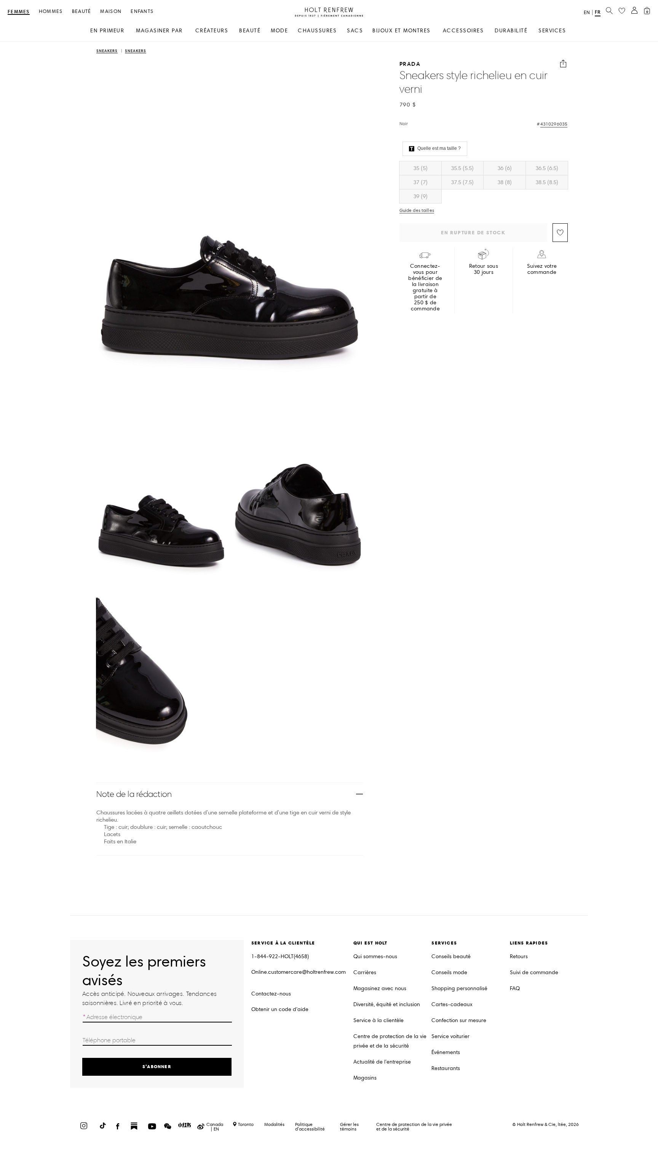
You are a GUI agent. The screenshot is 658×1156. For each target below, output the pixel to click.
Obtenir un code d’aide (279, 1009)
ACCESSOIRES (463, 30)
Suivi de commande (534, 972)
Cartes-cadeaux (452, 1004)
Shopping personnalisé (459, 988)
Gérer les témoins (349, 1126)
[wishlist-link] (621, 11)
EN (587, 13)
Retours (519, 956)
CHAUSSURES (317, 30)
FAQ (515, 988)
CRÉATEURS (211, 30)
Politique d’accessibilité (310, 1126)
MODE (279, 30)
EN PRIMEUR (107, 30)
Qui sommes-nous (375, 956)
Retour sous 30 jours (483, 269)
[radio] (420, 168)
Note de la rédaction (134, 794)
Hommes (51, 11)
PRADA (410, 63)
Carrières (364, 972)
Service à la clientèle (378, 1020)
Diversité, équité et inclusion (386, 1004)
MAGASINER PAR (159, 30)
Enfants (142, 11)
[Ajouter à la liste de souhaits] (560, 232)
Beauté (81, 11)
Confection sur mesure (458, 1020)
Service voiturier (450, 1036)
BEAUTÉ (249, 30)
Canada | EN (214, 1126)
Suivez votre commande (542, 269)
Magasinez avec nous (379, 988)
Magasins (365, 1078)
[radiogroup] (483, 182)
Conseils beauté (451, 956)
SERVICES (552, 30)
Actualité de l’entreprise (382, 1062)
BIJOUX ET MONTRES (401, 30)
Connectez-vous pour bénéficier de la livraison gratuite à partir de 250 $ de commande (425, 287)
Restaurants (445, 1068)
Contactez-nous (271, 994)
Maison (110, 11)
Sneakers (107, 51)
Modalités (274, 1124)
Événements (445, 1052)
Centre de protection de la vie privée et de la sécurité (389, 1041)
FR (598, 12)
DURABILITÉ (511, 30)
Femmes (19, 12)
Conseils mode (449, 972)
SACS (355, 30)
